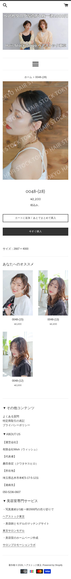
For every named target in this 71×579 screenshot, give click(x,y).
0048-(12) (17, 380)
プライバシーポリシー (16, 425)
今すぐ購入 (35, 231)
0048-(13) (53, 319)
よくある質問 (11, 416)
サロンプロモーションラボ (19, 544)
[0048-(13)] (53, 292)
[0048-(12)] (18, 354)
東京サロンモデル (14, 530)
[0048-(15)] (18, 292)
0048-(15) (17, 319)
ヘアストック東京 (14, 516)
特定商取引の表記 (14, 420)
